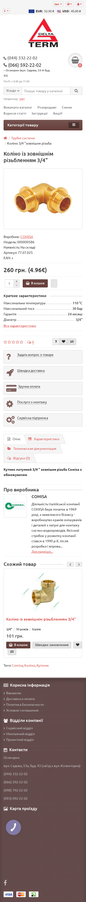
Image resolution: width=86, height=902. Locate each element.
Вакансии (13, 693)
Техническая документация (34, 448)
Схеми (67, 107)
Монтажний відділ (20, 733)
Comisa (17, 665)
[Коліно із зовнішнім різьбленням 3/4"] (43, 198)
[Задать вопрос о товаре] (55, 341)
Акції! (57, 113)
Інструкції (40, 113)
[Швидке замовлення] (54, 283)
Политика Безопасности (25, 704)
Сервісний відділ (19, 728)
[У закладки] (63, 341)
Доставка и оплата (20, 698)
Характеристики (46, 439)
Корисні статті (15, 113)
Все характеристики (20, 325)
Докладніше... (42, 551)
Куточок (43, 665)
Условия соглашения (22, 710)
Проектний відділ (20, 739)
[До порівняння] (72, 341)
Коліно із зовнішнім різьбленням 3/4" (41, 619)
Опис (17, 439)
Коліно (29, 665)
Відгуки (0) (21, 458)
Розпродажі (47, 107)
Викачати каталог (18, 107)
